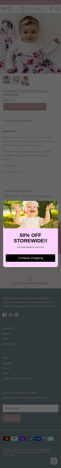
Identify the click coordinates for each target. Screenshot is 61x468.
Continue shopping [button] (30, 258)
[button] (7, 204)
